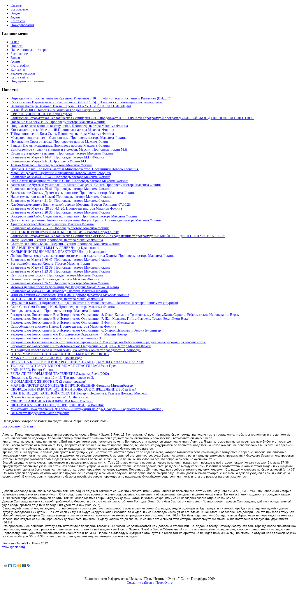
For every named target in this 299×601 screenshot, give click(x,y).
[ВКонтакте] (10, 565)
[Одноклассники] (19, 565)
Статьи (28, 426)
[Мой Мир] (24, 565)
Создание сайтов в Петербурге (149, 582)
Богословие (11, 426)
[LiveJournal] (28, 565)
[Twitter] (14, 565)
